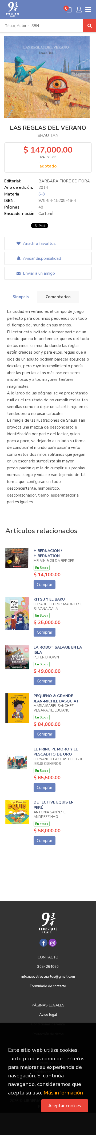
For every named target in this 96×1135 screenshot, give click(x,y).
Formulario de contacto (48, 986)
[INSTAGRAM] (53, 943)
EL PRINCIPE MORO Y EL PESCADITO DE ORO (56, 752)
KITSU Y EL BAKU (49, 599)
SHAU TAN (48, 135)
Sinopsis (21, 296)
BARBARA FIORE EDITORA (64, 181)
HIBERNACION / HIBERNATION (48, 553)
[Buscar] (89, 25)
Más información (63, 1092)
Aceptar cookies (64, 1106)
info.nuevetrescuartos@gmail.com (48, 976)
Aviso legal (48, 1014)
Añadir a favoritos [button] (39, 243)
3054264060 (48, 966)
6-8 (41, 194)
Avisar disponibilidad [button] (41, 258)
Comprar (44, 585)
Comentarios (58, 296)
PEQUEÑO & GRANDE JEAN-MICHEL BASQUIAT (56, 698)
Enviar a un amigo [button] (38, 273)
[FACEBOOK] (43, 943)
